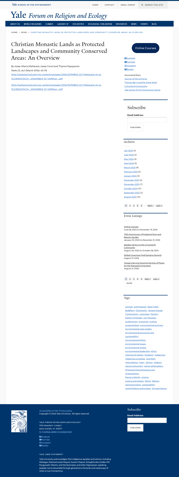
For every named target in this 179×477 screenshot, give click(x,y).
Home (14, 32)
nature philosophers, (153, 366)
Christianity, (141, 310)
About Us (15, 23)
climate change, (155, 310)
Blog (154, 23)
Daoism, (154, 314)
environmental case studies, (138, 329)
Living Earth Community (135, 86)
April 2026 (129, 163)
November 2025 (131, 184)
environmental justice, (136, 347)
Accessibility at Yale (48, 411)
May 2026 (129, 159)
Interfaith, (151, 359)
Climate (49, 23)
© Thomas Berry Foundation (55, 432)
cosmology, (144, 314)
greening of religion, (134, 355)
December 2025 (131, 180)
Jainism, (149, 362)
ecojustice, (144, 321)
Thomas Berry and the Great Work (140, 82)
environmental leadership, (137, 351)
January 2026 (130, 176)
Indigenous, (160, 355)
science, (145, 377)
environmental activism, (151, 325)
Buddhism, (130, 310)
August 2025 (130, 197)
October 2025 (130, 188)
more (129, 283)
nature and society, (134, 366)
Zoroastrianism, (159, 388)
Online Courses (131, 227)
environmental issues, (135, 344)
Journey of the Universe (135, 79)
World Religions (32, 23)
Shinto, (148, 381)
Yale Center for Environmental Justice (142, 90)
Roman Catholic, (133, 377)
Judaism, (158, 362)
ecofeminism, (131, 321)
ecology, (153, 321)
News (134, 23)
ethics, (154, 351)
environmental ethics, (135, 340)
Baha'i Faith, (153, 307)
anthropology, (140, 307)
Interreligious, (132, 362)
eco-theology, (149, 318)
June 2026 (129, 155)
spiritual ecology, (133, 385)
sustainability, (148, 385)
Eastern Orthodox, (134, 318)
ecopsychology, (132, 325)
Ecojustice (78, 23)
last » (159, 205)
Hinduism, (149, 355)
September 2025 (132, 193)
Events (144, 23)
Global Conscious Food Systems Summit (143, 255)
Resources (121, 23)
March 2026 (129, 167)
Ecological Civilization (100, 23)
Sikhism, (156, 381)
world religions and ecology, (138, 388)
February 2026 (131, 172)
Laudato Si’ (63, 23)
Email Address (135, 115)
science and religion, (134, 381)
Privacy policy (65, 411)
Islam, (142, 362)
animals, (129, 307)
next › (150, 205)
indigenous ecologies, (135, 359)
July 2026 (128, 150)
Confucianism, (132, 314)
